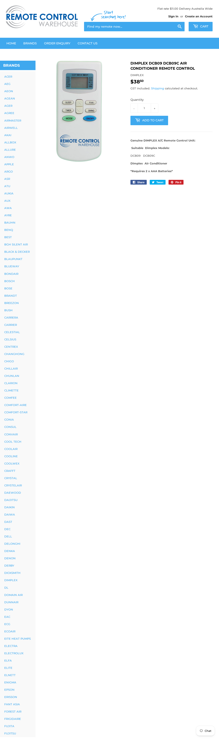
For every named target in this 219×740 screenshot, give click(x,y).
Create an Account (199, 16)
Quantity (137, 100)
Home (11, 43)
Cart (203, 26)
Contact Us (88, 43)
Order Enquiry (57, 43)
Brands (30, 43)
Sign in (173, 16)
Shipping (157, 88)
